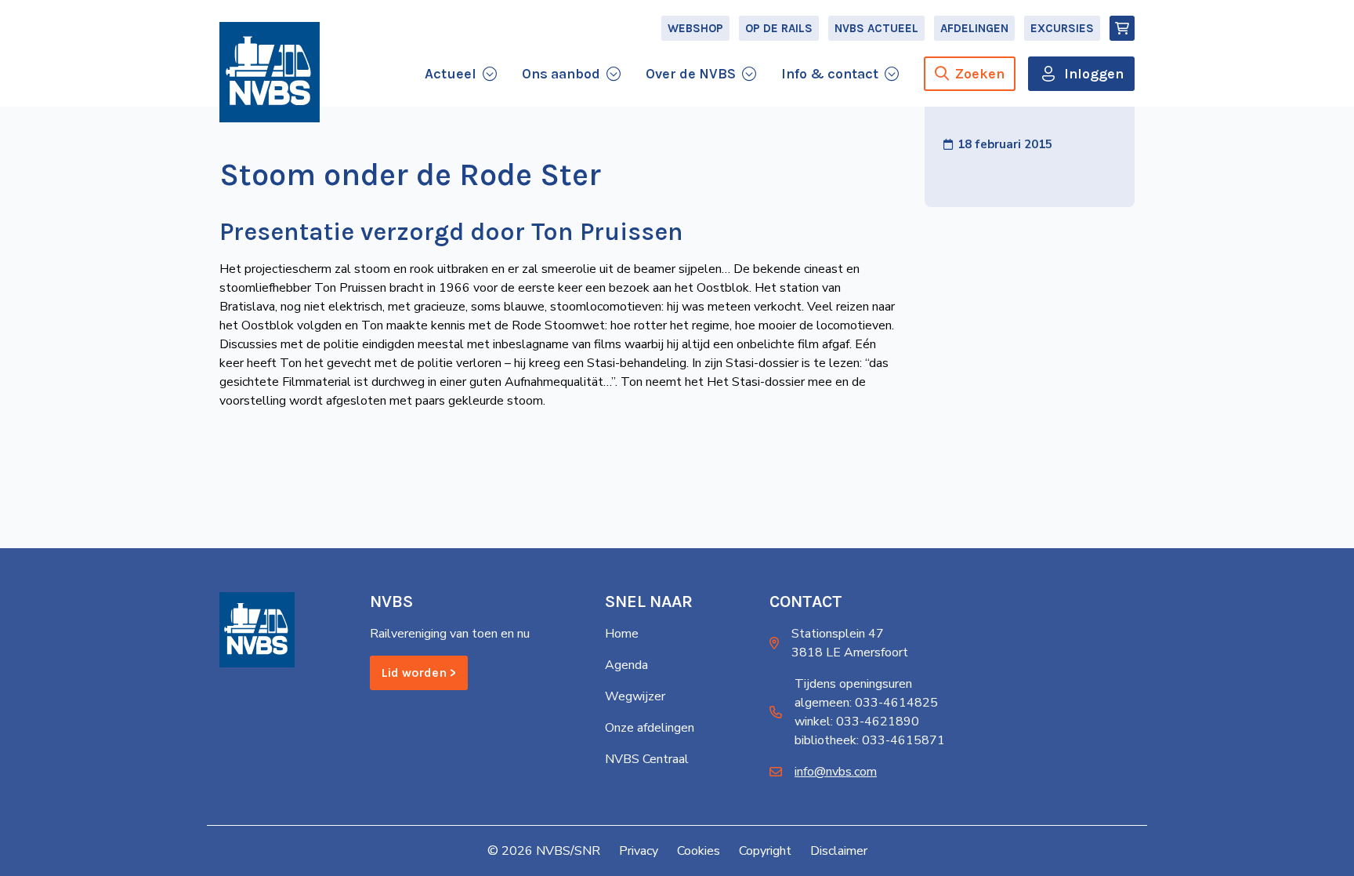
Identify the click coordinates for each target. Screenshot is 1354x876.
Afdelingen (974, 28)
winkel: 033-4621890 (857, 721)
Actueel (450, 73)
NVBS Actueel (876, 28)
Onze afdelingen (649, 727)
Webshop (695, 28)
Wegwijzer (635, 696)
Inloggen (1094, 73)
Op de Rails (779, 28)
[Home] (269, 72)
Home (622, 633)
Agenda (626, 665)
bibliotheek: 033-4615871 (870, 740)
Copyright (765, 851)
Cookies (698, 851)
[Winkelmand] (1122, 28)
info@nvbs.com (836, 771)
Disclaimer (838, 851)
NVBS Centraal (647, 759)
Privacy (638, 851)
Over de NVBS (691, 73)
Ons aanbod (561, 73)
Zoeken (980, 73)
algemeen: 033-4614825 (866, 702)
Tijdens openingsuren (853, 683)
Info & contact (829, 73)
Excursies (1062, 28)
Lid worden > (419, 672)
